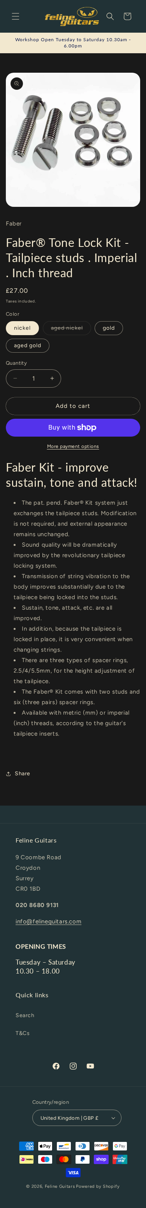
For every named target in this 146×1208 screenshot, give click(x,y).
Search (25, 1015)
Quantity (16, 363)
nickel (22, 328)
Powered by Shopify (98, 1186)
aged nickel (71, 329)
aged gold (27, 345)
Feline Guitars (60, 1186)
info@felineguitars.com (48, 921)
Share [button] (22, 773)
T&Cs (23, 1033)
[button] (15, 16)
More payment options (73, 446)
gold (109, 328)
